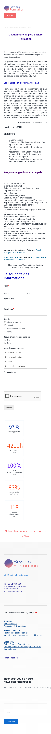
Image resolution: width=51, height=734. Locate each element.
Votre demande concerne (14, 348)
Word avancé (24, 257)
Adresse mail (10, 298)
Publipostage (38, 257)
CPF (36, 267)
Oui (8, 340)
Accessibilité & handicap (15, 626)
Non (9, 343)
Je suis (7, 319)
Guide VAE (9, 642)
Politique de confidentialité (16, 633)
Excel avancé (19, 253)
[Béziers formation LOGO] (14, 6)
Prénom (6, 294)
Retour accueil (11, 658)
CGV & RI (16, 630)
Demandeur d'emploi (16, 328)
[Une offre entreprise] (25, 357)
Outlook (30, 250)
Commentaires (10, 372)
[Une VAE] (25, 361)
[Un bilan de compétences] (25, 366)
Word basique (10, 257)
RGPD (7, 630)
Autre (9, 331)
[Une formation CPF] (25, 352)
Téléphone (9, 309)
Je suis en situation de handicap (17, 337)
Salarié (10, 325)
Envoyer (9, 407)
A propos (8, 621)
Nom (6, 286)
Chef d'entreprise (14, 322)
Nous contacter (10, 624)
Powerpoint (9, 260)
